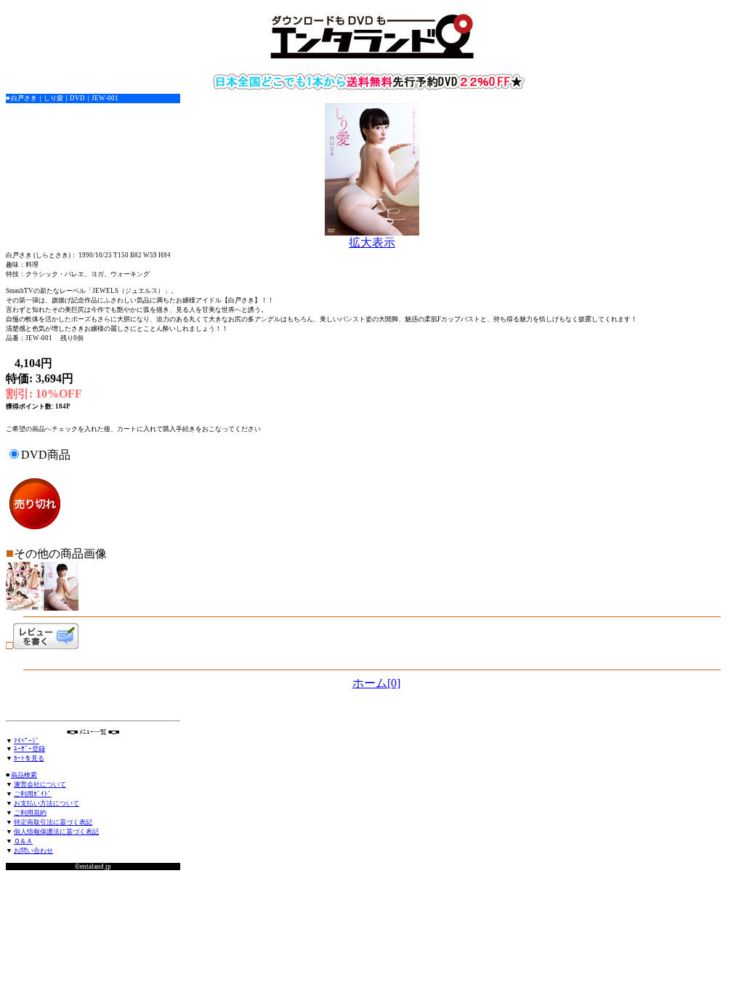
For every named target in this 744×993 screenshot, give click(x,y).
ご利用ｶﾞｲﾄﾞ (33, 793)
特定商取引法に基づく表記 (53, 822)
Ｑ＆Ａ (23, 841)
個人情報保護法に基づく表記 (56, 831)
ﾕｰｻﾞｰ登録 (29, 748)
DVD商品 (45, 455)
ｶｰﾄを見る (29, 758)
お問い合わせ (33, 850)
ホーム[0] (376, 683)
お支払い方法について (46, 803)
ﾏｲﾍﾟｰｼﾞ (26, 740)
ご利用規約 (30, 812)
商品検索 (24, 775)
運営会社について (40, 784)
